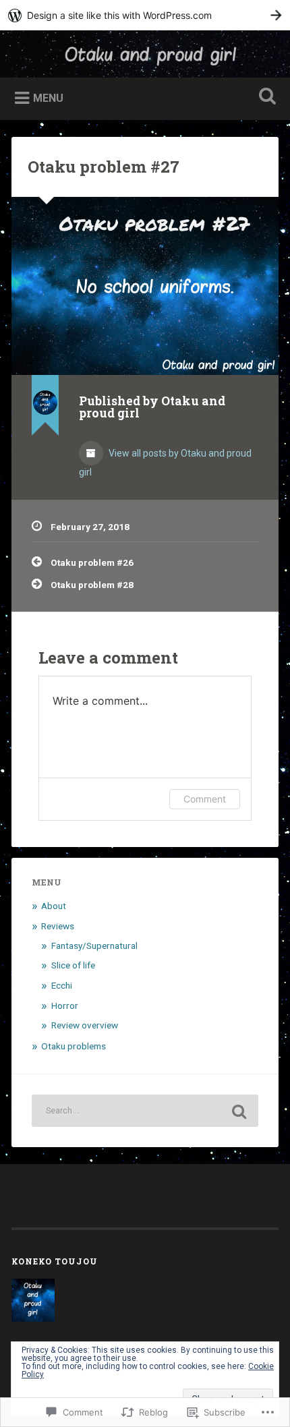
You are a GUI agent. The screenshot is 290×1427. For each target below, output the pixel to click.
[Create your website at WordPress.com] (145, 15)
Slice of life (73, 965)
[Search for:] (145, 1111)
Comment (204, 799)
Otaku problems (73, 1046)
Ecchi (61, 985)
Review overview (84, 1025)
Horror (64, 1005)
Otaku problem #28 (92, 584)
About (53, 905)
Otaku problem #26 (92, 562)
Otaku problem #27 (103, 166)
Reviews (57, 926)
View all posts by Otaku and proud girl (165, 462)
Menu (48, 98)
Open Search (265, 97)
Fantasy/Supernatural (94, 945)
